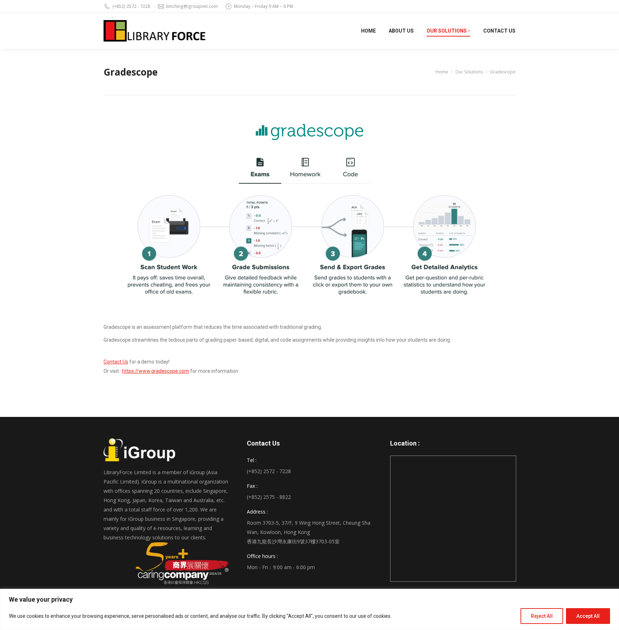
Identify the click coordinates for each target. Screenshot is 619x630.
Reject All (542, 616)
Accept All (588, 616)
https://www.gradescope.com (155, 371)
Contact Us (116, 362)
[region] (309, 609)
